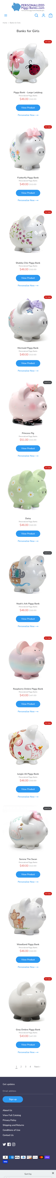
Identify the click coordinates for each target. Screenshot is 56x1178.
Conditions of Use (11, 1130)
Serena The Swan (28, 859)
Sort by (28, 1174)
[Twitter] (4, 1144)
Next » (37, 1066)
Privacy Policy (9, 1120)
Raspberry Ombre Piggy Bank (28, 688)
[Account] (43, 14)
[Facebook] (9, 1144)
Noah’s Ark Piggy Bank (28, 603)
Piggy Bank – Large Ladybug (28, 92)
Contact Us (8, 1135)
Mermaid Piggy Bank (28, 348)
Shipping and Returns (13, 1125)
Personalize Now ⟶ (28, 115)
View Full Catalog (12, 1115)
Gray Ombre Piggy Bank (28, 1029)
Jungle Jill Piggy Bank (28, 773)
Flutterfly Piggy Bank (28, 177)
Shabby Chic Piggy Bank (28, 262)
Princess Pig (28, 433)
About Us (7, 1110)
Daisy (28, 518)
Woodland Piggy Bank (28, 944)
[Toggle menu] (6, 15)
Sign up (13, 1099)
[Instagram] (13, 1144)
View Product (28, 107)
